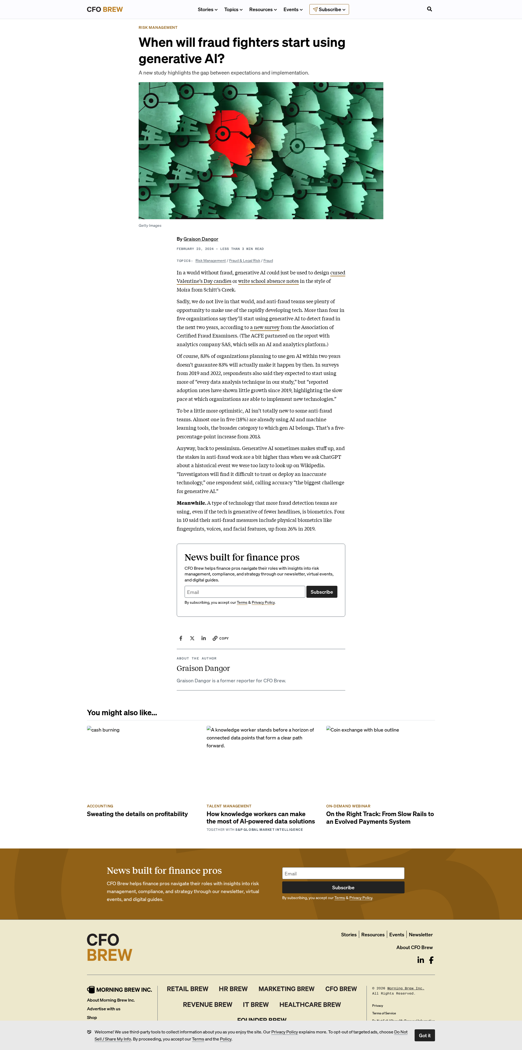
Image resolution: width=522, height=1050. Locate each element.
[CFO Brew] (341, 988)
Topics (231, 9)
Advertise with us (103, 1008)
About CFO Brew (414, 947)
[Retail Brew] (188, 988)
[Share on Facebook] (181, 638)
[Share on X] (192, 638)
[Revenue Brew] (207, 1004)
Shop (92, 1017)
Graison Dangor (201, 239)
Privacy (377, 1005)
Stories (205, 9)
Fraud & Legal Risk (244, 260)
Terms (198, 1039)
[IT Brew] (256, 1004)
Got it (425, 1035)
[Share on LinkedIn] (204, 638)
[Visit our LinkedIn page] (420, 960)
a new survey (264, 326)
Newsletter (421, 934)
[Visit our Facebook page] (431, 960)
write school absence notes (268, 280)
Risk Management (210, 260)
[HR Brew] (233, 988)
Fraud (268, 260)
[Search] (429, 9)
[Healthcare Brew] (310, 1004)
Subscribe (322, 592)
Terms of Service (384, 1013)
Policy (225, 1039)
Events (291, 9)
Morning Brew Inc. (405, 988)
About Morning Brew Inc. (111, 1000)
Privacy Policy (284, 1031)
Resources (261, 9)
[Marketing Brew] (287, 988)
